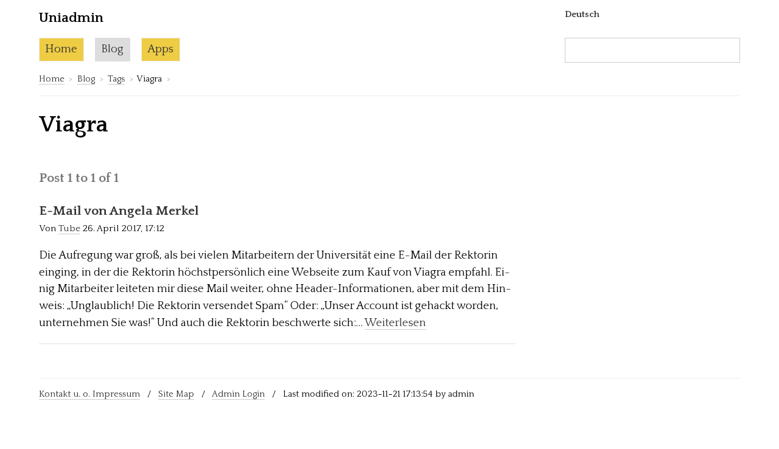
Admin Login (238, 394)
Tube (69, 228)
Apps (160, 49)
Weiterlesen (395, 322)
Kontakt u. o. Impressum (89, 394)
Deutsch (582, 14)
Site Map (176, 394)
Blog (112, 49)
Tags (116, 79)
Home (61, 49)
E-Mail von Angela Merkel (119, 211)
